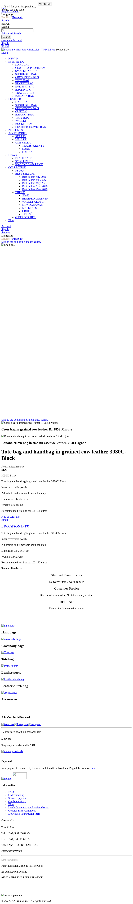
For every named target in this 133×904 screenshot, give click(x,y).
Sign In (5, 43)
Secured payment (17, 798)
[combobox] (17, 30)
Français (17, 17)
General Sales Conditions (22, 810)
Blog (11, 804)
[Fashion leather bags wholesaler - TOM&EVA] (28, 49)
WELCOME (45, 4)
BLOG (5, 46)
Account (6, 226)
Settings (5, 232)
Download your (24, 813)
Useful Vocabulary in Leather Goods (28, 807)
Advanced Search (11, 33)
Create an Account (11, 40)
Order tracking (16, 795)
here (93, 768)
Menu (4, 52)
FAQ (11, 791)
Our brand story (17, 801)
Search (5, 20)
